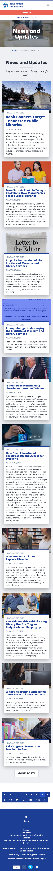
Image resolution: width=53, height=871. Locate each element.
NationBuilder (24, 858)
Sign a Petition (26, 17)
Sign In (26, 821)
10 (10, 799)
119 (38, 799)
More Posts (26, 773)
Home (15, 50)
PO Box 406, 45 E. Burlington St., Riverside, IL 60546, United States (26, 849)
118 (30, 799)
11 (17, 799)
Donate (26, 12)
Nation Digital (39, 858)
